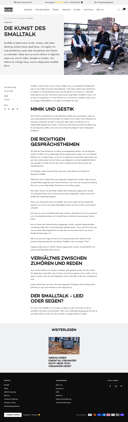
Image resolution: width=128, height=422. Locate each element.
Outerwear (66, 9)
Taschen (56, 9)
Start (5, 18)
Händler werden (10, 402)
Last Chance (88, 9)
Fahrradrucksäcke (42, 9)
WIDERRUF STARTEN (13, 415)
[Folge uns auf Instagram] (115, 386)
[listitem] (5, 109)
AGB (57, 392)
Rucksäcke (28, 9)
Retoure (7, 395)
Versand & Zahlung (11, 399)
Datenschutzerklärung (63, 399)
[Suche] (119, 10)
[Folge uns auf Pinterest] (121, 386)
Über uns (100, 9)
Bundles (77, 9)
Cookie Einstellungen (63, 402)
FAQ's (6, 388)
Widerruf (59, 395)
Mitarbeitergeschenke (12, 406)
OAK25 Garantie (10, 392)
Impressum (60, 388)
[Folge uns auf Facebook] (110, 386)
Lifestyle (8, 22)
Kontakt (6, 385)
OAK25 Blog (12, 18)
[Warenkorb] (123, 10)
